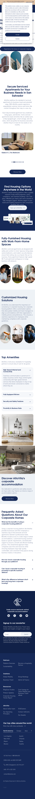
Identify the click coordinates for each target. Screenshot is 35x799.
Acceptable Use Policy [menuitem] (24, 790)
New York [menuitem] (7, 739)
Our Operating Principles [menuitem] (7, 713)
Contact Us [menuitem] (21, 712)
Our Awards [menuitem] (22, 715)
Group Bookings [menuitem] (23, 677)
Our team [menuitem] (12, 709)
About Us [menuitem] (6, 709)
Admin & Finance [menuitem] (23, 680)
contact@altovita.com (10, 774)
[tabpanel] (17, 145)
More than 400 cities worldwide (13, 726)
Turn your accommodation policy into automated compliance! (15, 2)
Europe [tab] (19, 731)
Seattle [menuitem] (21, 744)
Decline (17, 38)
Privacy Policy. (7, 644)
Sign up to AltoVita (16, 208)
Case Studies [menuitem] (10, 690)
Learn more (29, 2)
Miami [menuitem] (6, 741)
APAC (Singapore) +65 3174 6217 (15, 765)
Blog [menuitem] (4, 690)
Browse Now (17, 172)
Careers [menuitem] (23, 709)
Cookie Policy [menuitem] (22, 787)
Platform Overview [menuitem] (9, 663)
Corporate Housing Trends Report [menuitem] (9, 697)
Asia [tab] (26, 731)
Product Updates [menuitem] (8, 693)
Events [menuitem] (27, 712)
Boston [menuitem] (6, 744)
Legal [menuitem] (4, 787)
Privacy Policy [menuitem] (7, 790)
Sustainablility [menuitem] (7, 666)
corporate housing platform (15, 529)
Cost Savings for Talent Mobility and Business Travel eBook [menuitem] (24, 692)
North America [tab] (8, 731)
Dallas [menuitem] (21, 741)
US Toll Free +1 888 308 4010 (12, 755)
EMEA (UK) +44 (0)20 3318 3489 (12, 760)
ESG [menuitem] (19, 709)
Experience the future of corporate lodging (17, 49)
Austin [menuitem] (21, 736)
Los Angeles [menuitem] (8, 736)
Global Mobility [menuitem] (8, 677)
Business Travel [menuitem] (8, 680)
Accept (17, 34)
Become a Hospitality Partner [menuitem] (25, 664)
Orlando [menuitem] (21, 739)
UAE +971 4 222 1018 (9, 769)
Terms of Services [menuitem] (11, 787)
